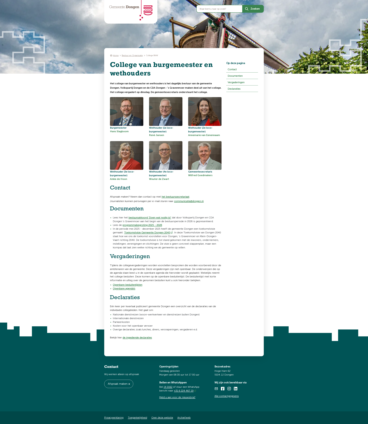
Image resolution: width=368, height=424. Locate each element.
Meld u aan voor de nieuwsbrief (177, 397)
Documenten (235, 75)
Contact (232, 69)
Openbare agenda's (124, 288)
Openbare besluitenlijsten (127, 284)
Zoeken (255, 8)
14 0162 (168, 386)
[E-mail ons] (216, 388)
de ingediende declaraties (137, 337)
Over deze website (162, 417)
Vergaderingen (236, 82)
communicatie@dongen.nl (189, 201)
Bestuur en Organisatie (132, 55)
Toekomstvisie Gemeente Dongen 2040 (147, 232)
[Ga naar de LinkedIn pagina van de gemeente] (235, 388)
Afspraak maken (117, 383)
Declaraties (234, 88)
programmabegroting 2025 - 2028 (142, 225)
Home (116, 55)
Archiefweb (184, 417)
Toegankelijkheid (137, 417)
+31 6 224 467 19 (183, 390)
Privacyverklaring (113, 417)
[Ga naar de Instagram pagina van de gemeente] (229, 388)
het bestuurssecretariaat (175, 196)
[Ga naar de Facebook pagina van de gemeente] (223, 388)
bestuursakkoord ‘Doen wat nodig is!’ (150, 217)
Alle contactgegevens (226, 396)
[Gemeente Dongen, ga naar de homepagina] (130, 10)
